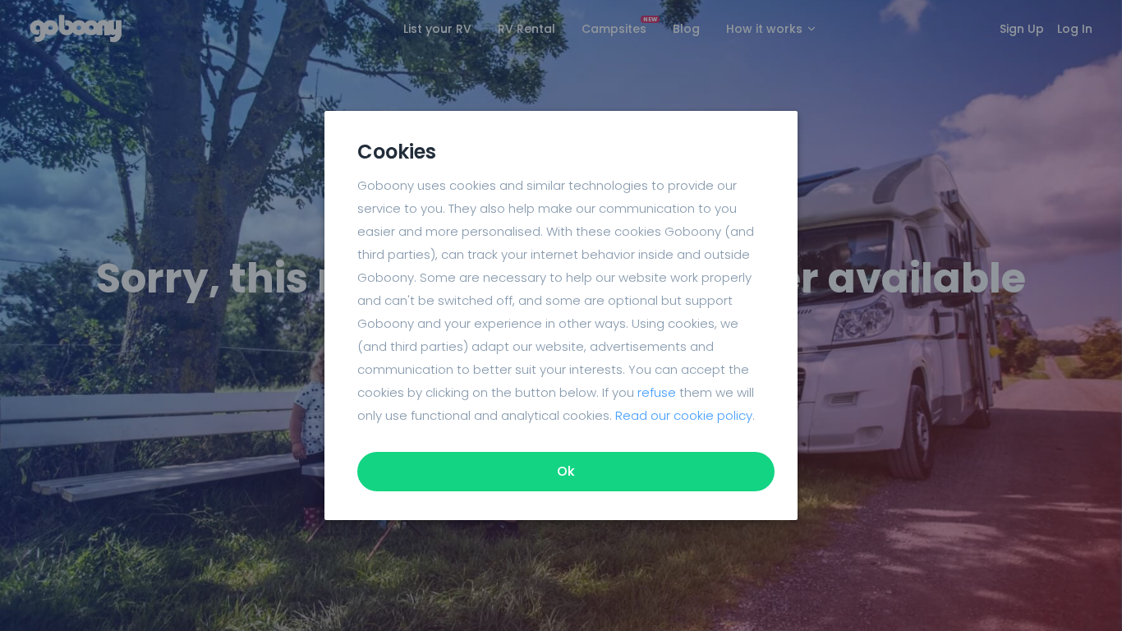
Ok (566, 471)
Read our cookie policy (683, 415)
